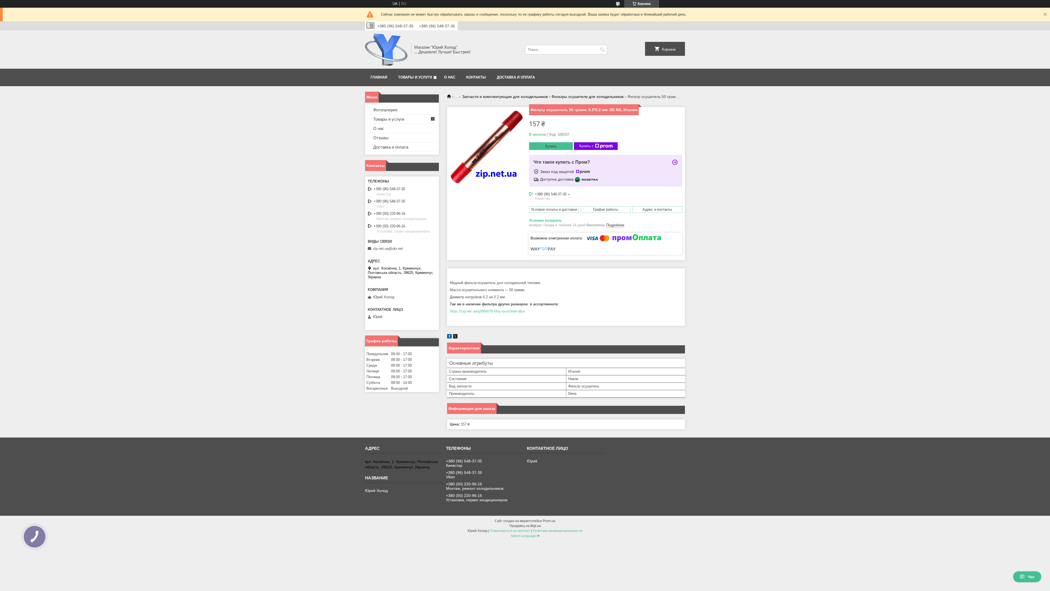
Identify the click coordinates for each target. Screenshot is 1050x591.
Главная (379, 77)
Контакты (476, 77)
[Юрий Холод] (386, 49)
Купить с (586, 146)
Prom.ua (549, 521)
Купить (551, 146)
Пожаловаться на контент (510, 531)
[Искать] (602, 49)
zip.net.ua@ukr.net (388, 249)
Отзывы (381, 137)
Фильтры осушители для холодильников (587, 96)
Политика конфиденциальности (557, 531)
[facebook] (449, 337)
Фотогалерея (385, 110)
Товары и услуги (415, 77)
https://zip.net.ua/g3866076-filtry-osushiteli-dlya (487, 311)
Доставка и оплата (516, 77)
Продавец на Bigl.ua (525, 526)
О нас (449, 77)
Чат (1031, 577)
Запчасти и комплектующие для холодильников (505, 96)
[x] (455, 337)
